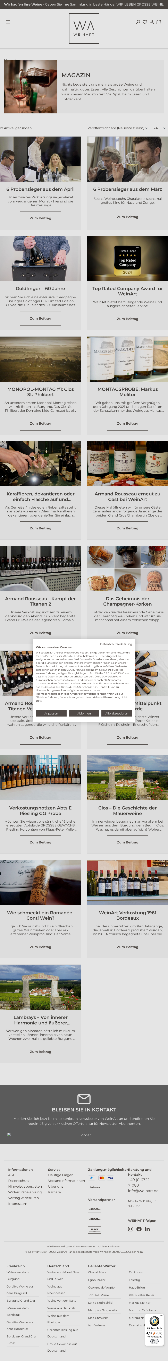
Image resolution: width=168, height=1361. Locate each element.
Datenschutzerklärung (116, 644)
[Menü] (161, 1316)
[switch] (154, 1341)
